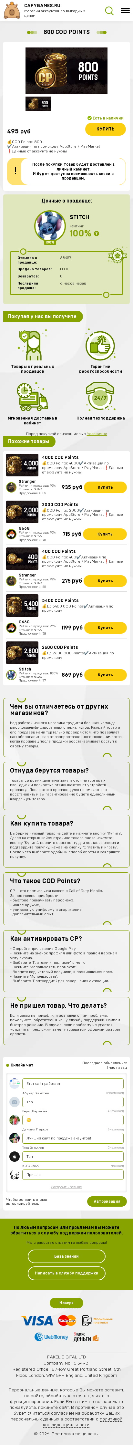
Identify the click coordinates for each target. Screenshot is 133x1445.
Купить (106, 129)
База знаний (66, 1256)
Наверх (66, 1303)
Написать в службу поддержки (66, 1273)
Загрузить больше (66, 1187)
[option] (66, 70)
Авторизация (107, 1201)
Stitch (79, 217)
